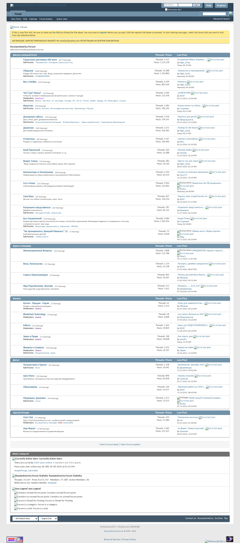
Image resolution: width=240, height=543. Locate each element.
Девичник (28, 128)
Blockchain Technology (34, 314)
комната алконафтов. (188, 139)
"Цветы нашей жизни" (90, 122)
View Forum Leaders (130, 444)
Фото (37, 368)
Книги (37, 109)
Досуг (16, 360)
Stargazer (52, 483)
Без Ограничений (32, 218)
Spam (53, 353)
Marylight (53, 423)
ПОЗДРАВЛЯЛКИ (42, 76)
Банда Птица (184, 218)
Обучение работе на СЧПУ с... (192, 387)
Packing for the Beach (188, 128)
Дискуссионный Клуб (25, 55)
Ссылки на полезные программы (193, 172)
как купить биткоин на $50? (191, 314)
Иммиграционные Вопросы (37, 251)
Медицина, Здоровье (34, 398)
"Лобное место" (42, 237)
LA (53, 101)
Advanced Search (221, 19)
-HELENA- (74, 226)
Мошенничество (42, 353)
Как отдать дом (185, 336)
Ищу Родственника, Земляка (38, 286)
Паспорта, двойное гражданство (193, 264)
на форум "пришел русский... (191, 428)
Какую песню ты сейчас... (190, 106)
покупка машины (186, 376)
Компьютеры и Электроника (38, 172)
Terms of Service (112, 539)
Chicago (67, 101)
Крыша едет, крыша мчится (46, 226)
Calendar (33, 19)
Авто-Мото (28, 376)
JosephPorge (20, 470)
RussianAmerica (205, 518)
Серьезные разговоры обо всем (40, 60)
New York (46, 101)
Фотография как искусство (61, 109)
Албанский (64, 226)
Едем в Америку (22, 246)
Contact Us (190, 518)
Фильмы (45, 109)
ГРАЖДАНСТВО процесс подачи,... (208, 251)
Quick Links (62, 19)
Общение (28, 71)
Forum (18, 14)
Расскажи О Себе (42, 213)
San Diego (59, 101)
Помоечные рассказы (188, 417)
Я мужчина (29, 139)
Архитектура (80, 109)
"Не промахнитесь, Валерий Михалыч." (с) (45, 231)
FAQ (25, 19)
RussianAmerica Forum (113, 531)
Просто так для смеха (188, 161)
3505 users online (43, 463)
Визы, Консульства (32, 264)
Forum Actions (45, 19)
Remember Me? (174, 10)
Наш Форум (29, 428)
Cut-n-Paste (29, 183)
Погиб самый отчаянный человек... (205, 398)
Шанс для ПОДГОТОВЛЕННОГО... (193, 325)
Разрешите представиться (36, 207)
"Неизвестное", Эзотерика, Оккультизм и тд (54, 63)
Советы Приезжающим (35, 275)
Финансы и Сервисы (33, 347)
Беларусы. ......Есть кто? (189, 286)
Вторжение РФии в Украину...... (192, 60)
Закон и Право (30, 336)
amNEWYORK (184, 93)
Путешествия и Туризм (35, 365)
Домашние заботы (33, 117)
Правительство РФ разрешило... (207, 183)
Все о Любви (29, 82)
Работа (26, 325)
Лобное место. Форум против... (206, 231)
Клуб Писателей (31, 150)
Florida (86, 101)
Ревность (182, 82)
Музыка (90, 109)
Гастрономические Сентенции (48, 122)
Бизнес (17, 298)
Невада (100, 101)
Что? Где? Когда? (32, 93)
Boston (38, 101)
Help (208, 5)
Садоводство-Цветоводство (113, 122)
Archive (219, 518)
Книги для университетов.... (191, 303)
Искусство (28, 106)
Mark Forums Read (109, 444)
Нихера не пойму (186, 347)
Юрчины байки (185, 150)
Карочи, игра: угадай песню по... (193, 196)
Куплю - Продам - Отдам (36, 303)
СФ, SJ (78, 101)
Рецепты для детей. (187, 117)
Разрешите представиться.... (191, 207)
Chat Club (28, 417)
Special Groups (21, 412)
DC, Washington (111, 101)
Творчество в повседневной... (192, 71)
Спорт (37, 401)
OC (74, 101)
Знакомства (56, 213)
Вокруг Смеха (30, 161)
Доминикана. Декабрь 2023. (191, 365)
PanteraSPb (68, 423)
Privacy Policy (129, 539)
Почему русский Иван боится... (192, 275)
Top (226, 518)
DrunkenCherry (41, 423)
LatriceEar (33, 470)
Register (221, 5)
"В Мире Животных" (71, 122)
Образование (30, 387)
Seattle (93, 101)
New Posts (16, 19)
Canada (122, 101)
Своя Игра (28, 196)
